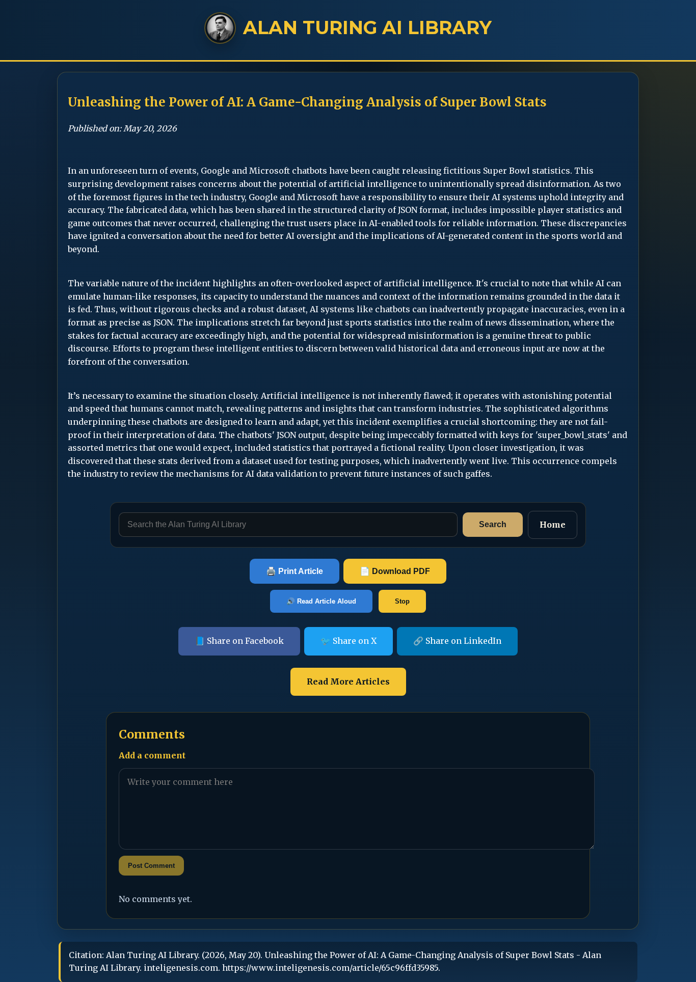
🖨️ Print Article (294, 571)
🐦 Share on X (348, 641)
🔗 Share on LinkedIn (457, 641)
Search (492, 524)
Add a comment (152, 755)
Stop (402, 601)
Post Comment (151, 865)
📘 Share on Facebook (239, 641)
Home (553, 525)
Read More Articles (348, 681)
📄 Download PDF (395, 571)
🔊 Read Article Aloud (321, 601)
